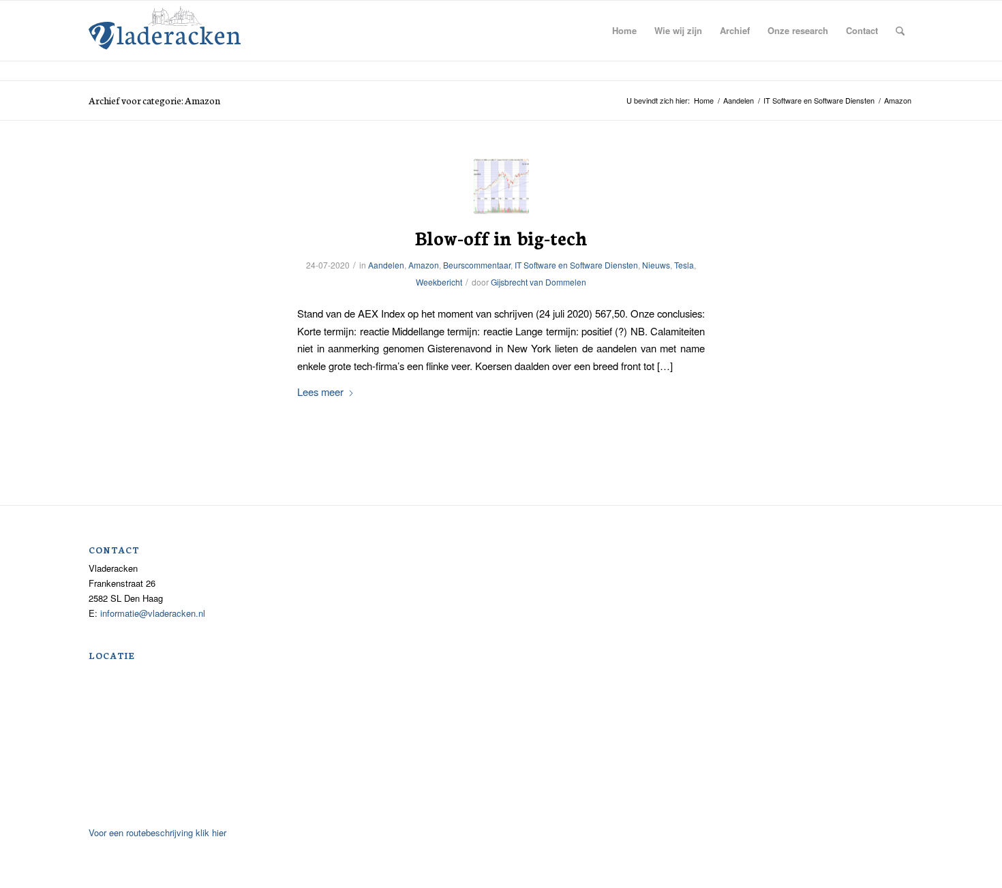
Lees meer (320, 391)
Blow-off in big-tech (501, 237)
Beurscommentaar (477, 265)
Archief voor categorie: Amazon (154, 100)
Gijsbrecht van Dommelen (538, 282)
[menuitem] (624, 31)
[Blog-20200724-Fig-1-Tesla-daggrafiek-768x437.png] (501, 186)
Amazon (423, 265)
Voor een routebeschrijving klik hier (157, 832)
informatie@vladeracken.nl (152, 613)
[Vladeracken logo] (165, 26)
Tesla (684, 265)
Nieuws (656, 265)
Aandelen (386, 265)
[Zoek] (900, 31)
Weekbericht (439, 282)
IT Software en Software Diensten (576, 265)
